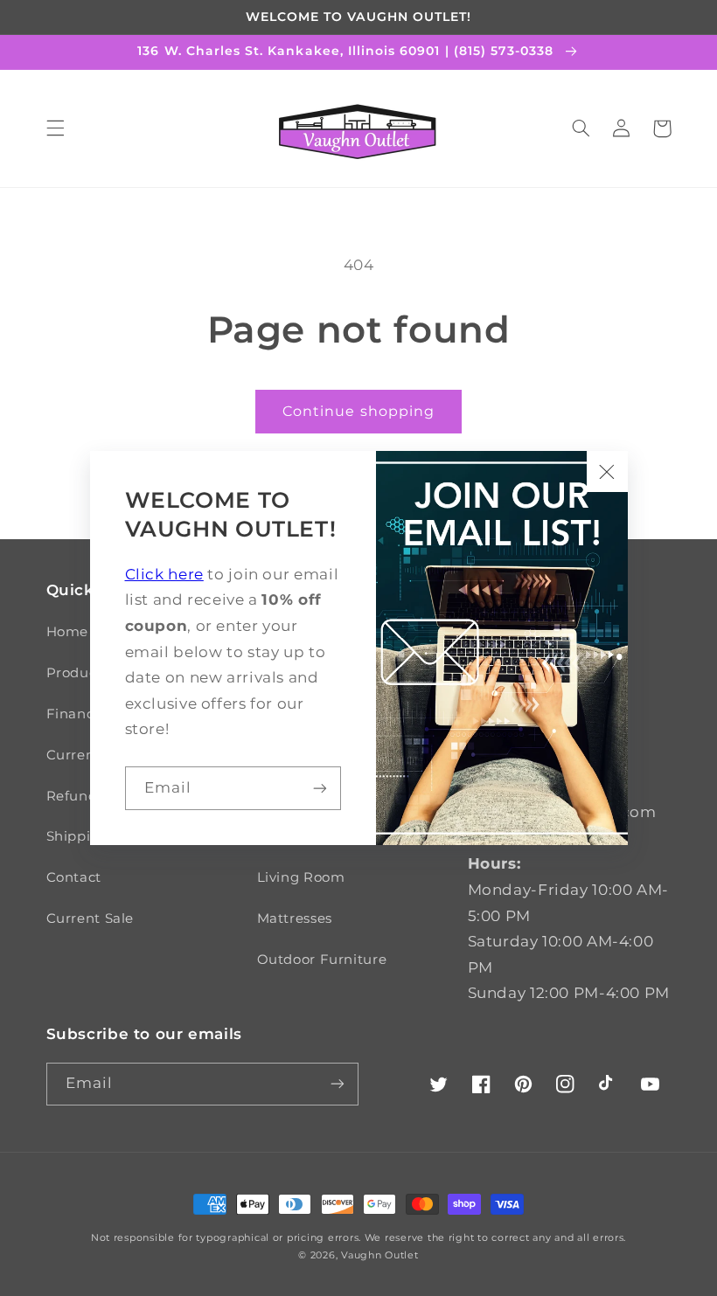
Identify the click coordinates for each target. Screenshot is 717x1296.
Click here (164, 574)
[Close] (607, 471)
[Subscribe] (320, 787)
